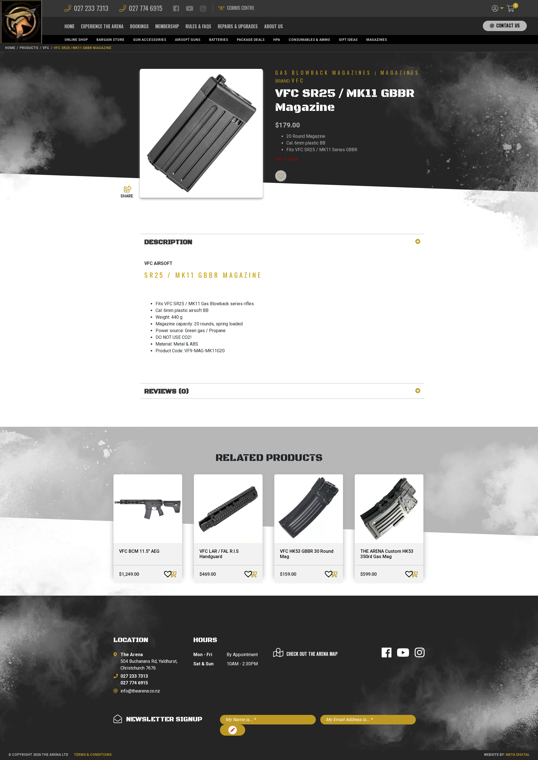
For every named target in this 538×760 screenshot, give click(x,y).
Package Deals (251, 40)
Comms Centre (240, 7)
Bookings (139, 26)
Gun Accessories (149, 40)
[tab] (282, 242)
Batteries (218, 40)
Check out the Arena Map (312, 654)
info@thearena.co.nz (140, 691)
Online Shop (76, 40)
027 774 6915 (145, 8)
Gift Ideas (348, 40)
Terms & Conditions (93, 755)
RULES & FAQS (198, 26)
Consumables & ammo (309, 40)
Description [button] (168, 242)
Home (69, 26)
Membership (167, 26)
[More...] (124, 187)
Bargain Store (110, 40)
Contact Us (508, 25)
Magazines (376, 40)
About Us (273, 26)
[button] (497, 7)
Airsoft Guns (187, 40)
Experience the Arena (102, 26)
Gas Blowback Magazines (323, 72)
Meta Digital (518, 755)
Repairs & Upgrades (238, 26)
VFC (298, 80)
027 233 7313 (91, 8)
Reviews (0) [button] (166, 392)
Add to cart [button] (173, 574)
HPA (276, 40)
